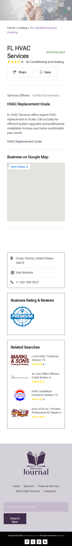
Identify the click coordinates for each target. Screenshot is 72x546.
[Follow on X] (33, 541)
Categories (50, 491)
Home (11, 28)
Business (29, 486)
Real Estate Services (28, 491)
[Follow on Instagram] (39, 541)
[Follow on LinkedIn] (45, 541)
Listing (22, 28)
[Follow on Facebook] (27, 541)
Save (47, 72)
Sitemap (61, 535)
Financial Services (48, 486)
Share (22, 72)
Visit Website (24, 272)
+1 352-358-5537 (27, 282)
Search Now (15, 520)
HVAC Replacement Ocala (24, 141)
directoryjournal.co (31, 535)
